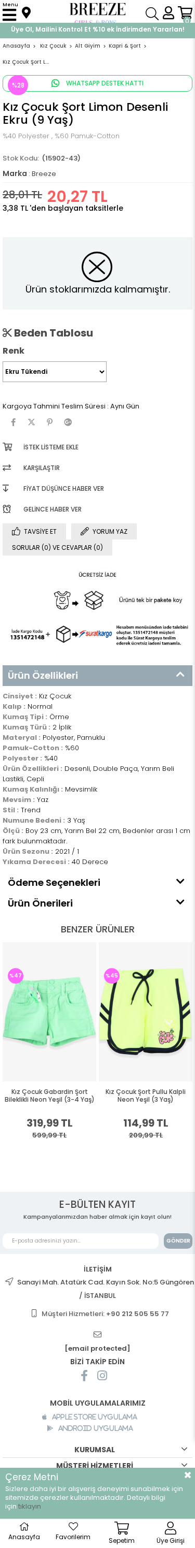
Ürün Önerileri (40, 903)
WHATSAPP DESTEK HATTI (104, 83)
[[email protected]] (98, 1335)
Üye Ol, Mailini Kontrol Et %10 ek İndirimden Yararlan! (98, 29)
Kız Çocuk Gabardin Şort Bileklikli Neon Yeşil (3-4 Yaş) (50, 1096)
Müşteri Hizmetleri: (105, 1314)
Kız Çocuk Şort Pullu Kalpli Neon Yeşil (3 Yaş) (146, 1096)
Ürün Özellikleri (43, 675)
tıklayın (29, 1506)
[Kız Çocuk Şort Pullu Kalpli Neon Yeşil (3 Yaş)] (145, 1011)
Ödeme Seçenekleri (54, 882)
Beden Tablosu (52, 333)
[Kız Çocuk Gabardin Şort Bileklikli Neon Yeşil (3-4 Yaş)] (49, 1011)
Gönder (178, 1241)
